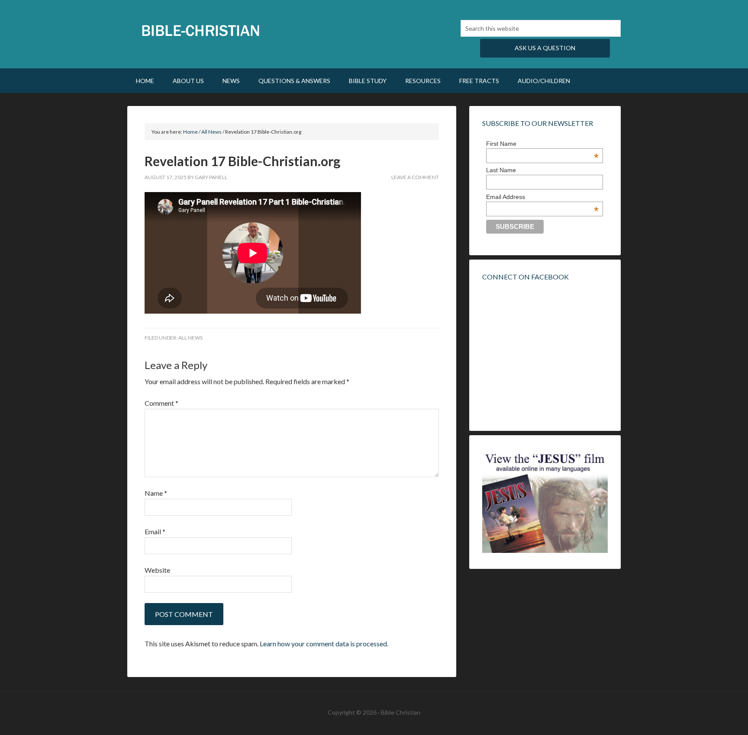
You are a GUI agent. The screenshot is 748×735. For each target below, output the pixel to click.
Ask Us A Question (545, 47)
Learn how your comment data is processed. (324, 643)
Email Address (542, 196)
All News (190, 337)
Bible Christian (200, 30)
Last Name (501, 170)
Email (155, 531)
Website (157, 570)
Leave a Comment (415, 177)
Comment (161, 403)
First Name (542, 143)
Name (156, 493)
